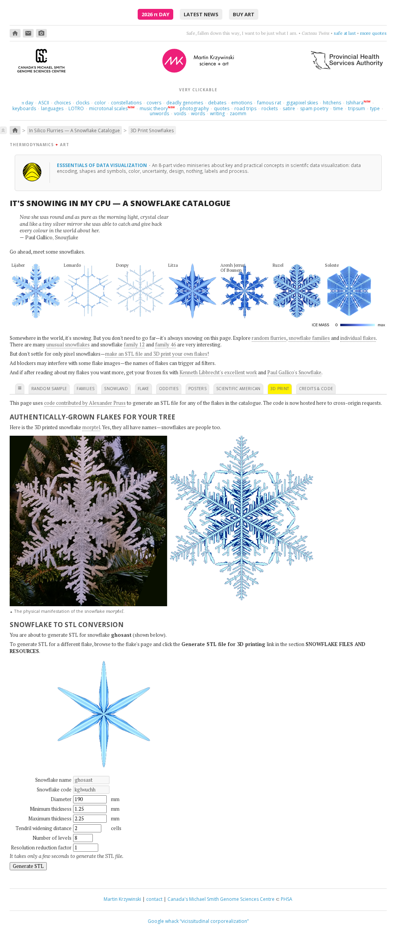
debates (217, 102)
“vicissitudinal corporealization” (214, 921)
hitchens (332, 102)
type (375, 108)
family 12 (134, 344)
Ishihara (355, 102)
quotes (221, 108)
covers (154, 102)
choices (62, 102)
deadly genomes (184, 102)
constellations (126, 102)
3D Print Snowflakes (152, 130)
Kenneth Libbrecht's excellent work (218, 372)
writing (217, 113)
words (198, 113)
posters (197, 388)
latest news (201, 14)
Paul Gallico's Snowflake (294, 372)
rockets (269, 108)
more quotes (373, 33)
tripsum (356, 108)
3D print (279, 388)
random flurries (269, 337)
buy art (243, 14)
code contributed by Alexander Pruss (85, 402)
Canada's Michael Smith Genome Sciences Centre (221, 899)
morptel (91, 427)
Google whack (163, 921)
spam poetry (314, 108)
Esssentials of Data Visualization (102, 165)
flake (143, 388)
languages (52, 108)
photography (194, 108)
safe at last (345, 33)
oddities (169, 388)
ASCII (43, 102)
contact (154, 899)
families (85, 388)
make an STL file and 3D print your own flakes (156, 353)
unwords (159, 113)
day (27, 102)
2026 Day (155, 14)
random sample (49, 388)
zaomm (238, 113)
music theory (154, 108)
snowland (116, 388)
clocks (82, 102)
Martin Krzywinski (122, 899)
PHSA (286, 899)
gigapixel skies (302, 102)
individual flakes (358, 337)
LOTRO (76, 108)
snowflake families (309, 337)
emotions (241, 102)
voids (180, 113)
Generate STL (28, 866)
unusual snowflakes (68, 344)
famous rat (269, 102)
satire (289, 108)
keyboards (24, 108)
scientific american (238, 388)
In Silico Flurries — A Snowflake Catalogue (74, 130)
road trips (245, 108)
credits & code (316, 388)
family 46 (165, 344)
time (338, 108)
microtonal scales (108, 108)
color (100, 102)
